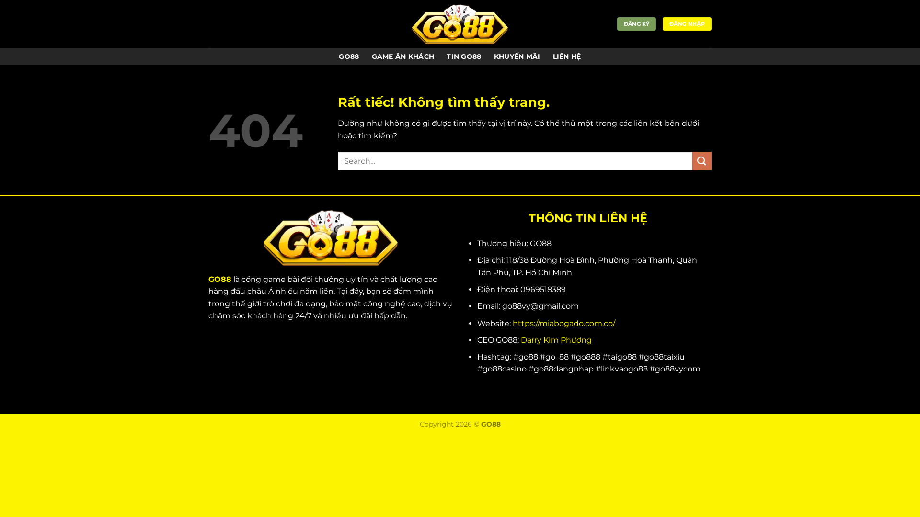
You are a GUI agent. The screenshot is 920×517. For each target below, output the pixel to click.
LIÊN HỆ (567, 56)
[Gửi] (702, 161)
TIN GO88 (464, 56)
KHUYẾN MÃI (517, 56)
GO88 (349, 56)
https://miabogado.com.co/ (564, 323)
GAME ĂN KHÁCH (403, 56)
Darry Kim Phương (556, 340)
